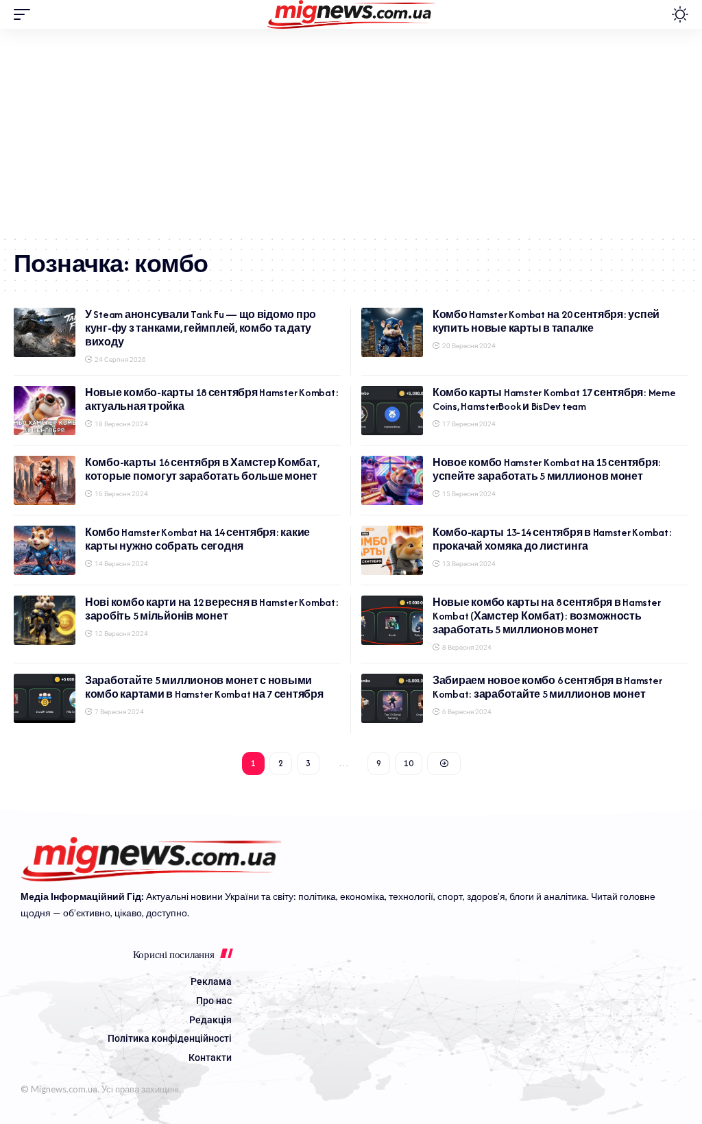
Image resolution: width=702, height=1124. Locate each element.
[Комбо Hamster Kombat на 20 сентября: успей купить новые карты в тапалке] (392, 332)
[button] (25, 14)
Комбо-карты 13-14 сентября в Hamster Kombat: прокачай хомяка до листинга (552, 539)
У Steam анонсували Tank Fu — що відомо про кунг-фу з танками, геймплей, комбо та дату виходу (200, 328)
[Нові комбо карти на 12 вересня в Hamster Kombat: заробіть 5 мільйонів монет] (44, 620)
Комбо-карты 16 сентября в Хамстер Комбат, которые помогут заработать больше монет (202, 469)
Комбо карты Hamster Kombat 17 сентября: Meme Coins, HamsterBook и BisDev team (554, 399)
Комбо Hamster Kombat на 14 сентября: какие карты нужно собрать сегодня (197, 539)
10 (408, 763)
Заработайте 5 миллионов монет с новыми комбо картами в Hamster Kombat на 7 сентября (204, 687)
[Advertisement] (351, 132)
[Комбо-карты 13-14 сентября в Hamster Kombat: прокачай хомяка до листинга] (392, 550)
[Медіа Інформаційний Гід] (351, 14)
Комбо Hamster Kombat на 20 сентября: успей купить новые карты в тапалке (546, 321)
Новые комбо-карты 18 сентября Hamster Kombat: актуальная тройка (211, 399)
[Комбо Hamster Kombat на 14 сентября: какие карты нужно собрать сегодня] (44, 550)
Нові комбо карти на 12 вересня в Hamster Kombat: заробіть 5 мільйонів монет (212, 609)
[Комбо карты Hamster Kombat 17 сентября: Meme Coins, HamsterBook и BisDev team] (392, 410)
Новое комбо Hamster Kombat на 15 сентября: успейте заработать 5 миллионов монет (547, 469)
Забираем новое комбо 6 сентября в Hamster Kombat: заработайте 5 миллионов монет (547, 687)
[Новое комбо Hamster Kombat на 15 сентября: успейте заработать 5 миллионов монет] (392, 480)
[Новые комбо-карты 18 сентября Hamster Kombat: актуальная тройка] (44, 410)
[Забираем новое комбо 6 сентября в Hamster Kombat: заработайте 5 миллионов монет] (392, 698)
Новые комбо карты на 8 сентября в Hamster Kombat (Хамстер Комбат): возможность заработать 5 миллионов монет (546, 616)
